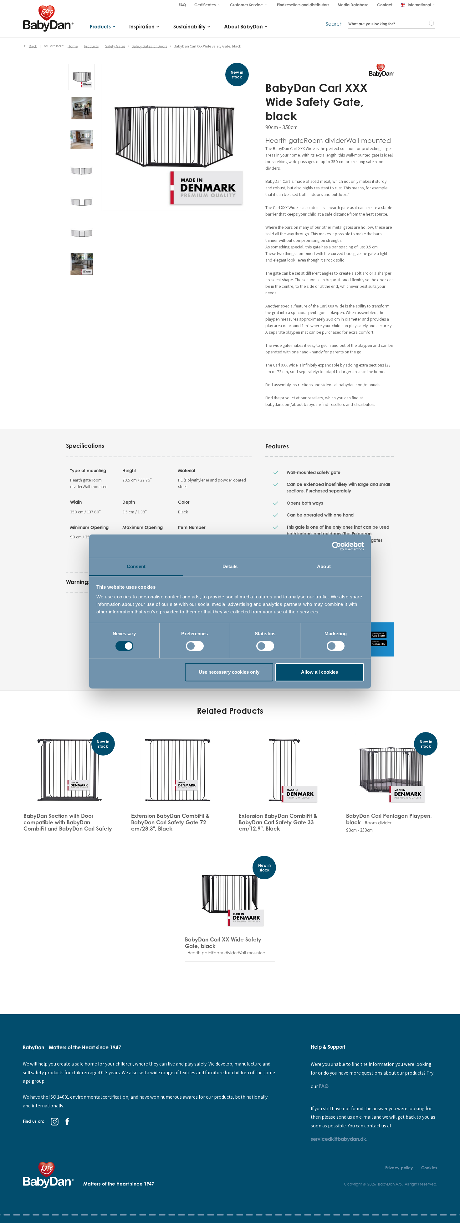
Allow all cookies (319, 672)
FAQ (324, 1086)
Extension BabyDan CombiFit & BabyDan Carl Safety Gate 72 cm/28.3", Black (170, 822)
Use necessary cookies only (229, 672)
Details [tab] (230, 566)
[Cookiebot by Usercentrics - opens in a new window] (336, 546)
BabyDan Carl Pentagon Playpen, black (389, 818)
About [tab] (324, 566)
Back (33, 45)
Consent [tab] (136, 566)
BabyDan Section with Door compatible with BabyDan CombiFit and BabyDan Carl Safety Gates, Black (67, 825)
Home (73, 45)
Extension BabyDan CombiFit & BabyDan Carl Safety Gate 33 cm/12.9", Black (278, 822)
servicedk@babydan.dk (338, 1139)
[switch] (195, 646)
